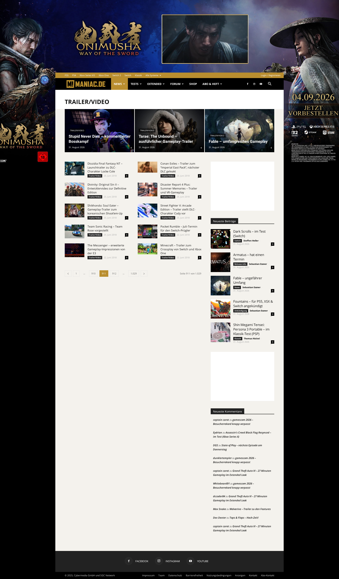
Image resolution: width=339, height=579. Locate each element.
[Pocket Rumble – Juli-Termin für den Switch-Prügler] (147, 231)
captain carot (221, 420)
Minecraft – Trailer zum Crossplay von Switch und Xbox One (180, 249)
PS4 (74, 75)
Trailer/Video (77, 130)
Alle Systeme (152, 75)
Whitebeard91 (221, 483)
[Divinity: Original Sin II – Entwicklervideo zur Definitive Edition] (74, 189)
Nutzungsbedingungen (219, 575)
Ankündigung (240, 310)
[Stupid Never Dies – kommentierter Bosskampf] (99, 130)
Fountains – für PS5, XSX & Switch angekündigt (253, 303)
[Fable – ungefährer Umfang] (220, 285)
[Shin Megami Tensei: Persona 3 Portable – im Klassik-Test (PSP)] (220, 332)
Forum (175, 84)
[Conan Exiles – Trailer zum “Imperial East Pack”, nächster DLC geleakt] (147, 167)
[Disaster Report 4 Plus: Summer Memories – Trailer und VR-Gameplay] (147, 189)
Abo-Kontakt (267, 575)
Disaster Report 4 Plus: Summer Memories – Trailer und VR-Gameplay (178, 188)
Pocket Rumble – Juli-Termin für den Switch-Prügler (178, 228)
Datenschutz (175, 575)
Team (161, 575)
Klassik (138, 75)
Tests (135, 84)
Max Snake (219, 509)
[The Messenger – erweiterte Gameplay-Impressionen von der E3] (74, 250)
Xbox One (104, 75)
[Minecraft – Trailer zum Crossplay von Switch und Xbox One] (147, 248)
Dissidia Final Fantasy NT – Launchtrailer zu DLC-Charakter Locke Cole (104, 167)
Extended (154, 84)
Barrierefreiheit (194, 575)
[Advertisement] (242, 186)
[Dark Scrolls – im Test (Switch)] (220, 239)
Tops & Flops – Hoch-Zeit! (244, 517)
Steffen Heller (251, 240)
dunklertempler (222, 458)
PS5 (66, 75)
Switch (128, 75)
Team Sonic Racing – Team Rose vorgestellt (104, 228)
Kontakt (253, 575)
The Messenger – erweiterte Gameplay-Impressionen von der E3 (106, 249)
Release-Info (240, 264)
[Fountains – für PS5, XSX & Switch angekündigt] (220, 309)
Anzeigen (240, 575)
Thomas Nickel (252, 338)
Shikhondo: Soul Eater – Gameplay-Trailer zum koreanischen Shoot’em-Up (105, 209)
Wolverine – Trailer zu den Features (250, 509)
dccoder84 (219, 496)
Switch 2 (116, 75)
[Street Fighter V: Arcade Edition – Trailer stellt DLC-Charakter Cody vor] (147, 210)
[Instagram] (254, 84)
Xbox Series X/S (87, 75)
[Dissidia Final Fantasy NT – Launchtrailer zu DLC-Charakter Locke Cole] (74, 168)
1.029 (134, 273)
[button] (269, 84)
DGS (215, 445)
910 (93, 273)
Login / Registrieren (271, 75)
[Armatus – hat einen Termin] (220, 262)
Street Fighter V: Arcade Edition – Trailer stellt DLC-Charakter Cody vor (177, 209)
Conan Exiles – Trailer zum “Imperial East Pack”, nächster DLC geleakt (179, 167)
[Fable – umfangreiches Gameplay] (239, 130)
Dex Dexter (219, 517)
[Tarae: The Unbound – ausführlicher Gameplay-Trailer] (169, 130)
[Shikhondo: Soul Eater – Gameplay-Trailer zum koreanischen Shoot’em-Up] (74, 210)
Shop (193, 84)
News (118, 84)
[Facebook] (248, 84)
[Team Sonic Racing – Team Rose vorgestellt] (74, 231)
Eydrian (217, 432)
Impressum (148, 575)
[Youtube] (261, 84)
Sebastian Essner (258, 263)
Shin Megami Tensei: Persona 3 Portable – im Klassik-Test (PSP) (251, 329)
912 (114, 273)
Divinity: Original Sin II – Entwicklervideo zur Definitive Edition (106, 188)
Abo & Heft (210, 84)
